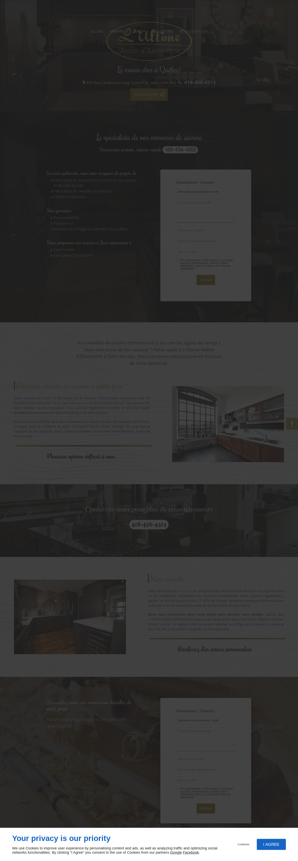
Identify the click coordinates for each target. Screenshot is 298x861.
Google (176, 852)
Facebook (191, 852)
